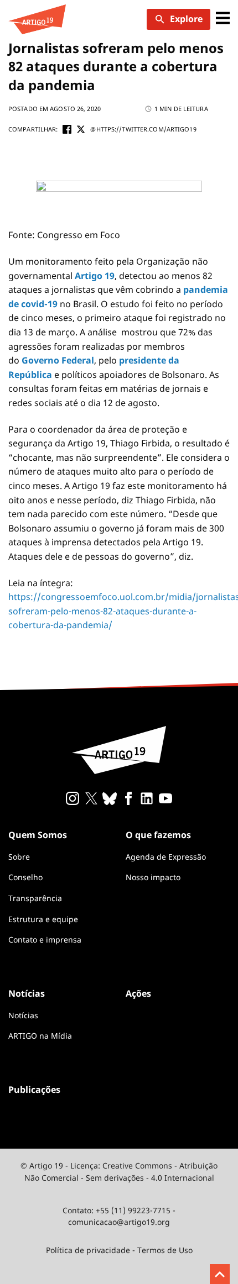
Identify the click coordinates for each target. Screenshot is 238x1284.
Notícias (23, 1015)
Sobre (19, 856)
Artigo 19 (95, 276)
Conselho (25, 877)
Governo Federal (58, 360)
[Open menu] (223, 19)
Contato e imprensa (44, 939)
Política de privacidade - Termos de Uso (119, 1250)
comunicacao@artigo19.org (119, 1222)
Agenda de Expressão (166, 856)
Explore (186, 19)
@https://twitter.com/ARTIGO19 (143, 129)
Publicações (34, 1089)
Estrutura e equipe (43, 919)
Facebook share (67, 129)
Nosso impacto (153, 877)
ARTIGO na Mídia (40, 1035)
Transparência (35, 898)
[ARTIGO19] (37, 19)
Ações (138, 993)
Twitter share (80, 129)
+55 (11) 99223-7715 (133, 1210)
